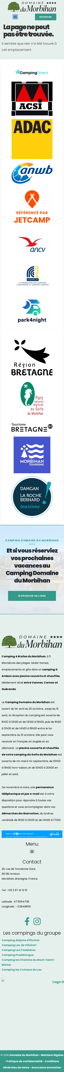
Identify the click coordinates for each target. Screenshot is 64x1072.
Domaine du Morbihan (24, 1055)
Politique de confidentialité (25, 1061)
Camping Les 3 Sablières (18, 950)
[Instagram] (37, 921)
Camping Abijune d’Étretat (21, 940)
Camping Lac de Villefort (19, 945)
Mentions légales (52, 1055)
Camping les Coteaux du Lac (22, 970)
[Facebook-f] (27, 921)
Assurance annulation (46, 1067)
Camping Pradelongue (18, 955)
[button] (15, 16)
